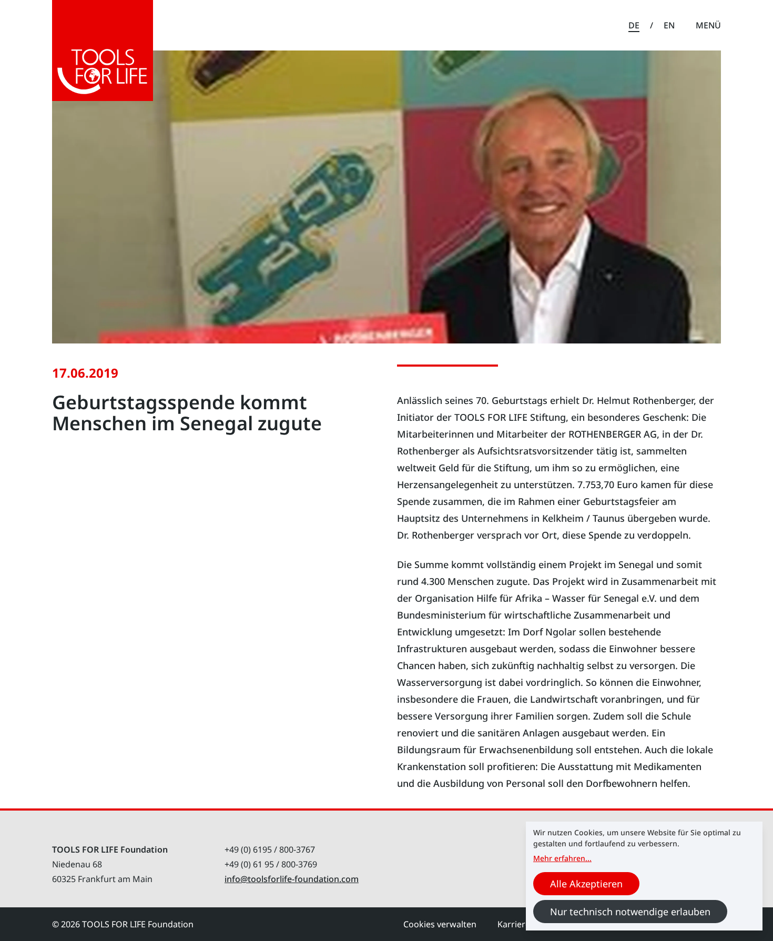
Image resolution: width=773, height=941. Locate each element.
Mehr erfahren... (562, 858)
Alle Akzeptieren (586, 883)
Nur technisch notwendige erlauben (630, 911)
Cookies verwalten (439, 924)
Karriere (513, 924)
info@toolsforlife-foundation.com (292, 879)
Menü (708, 25)
